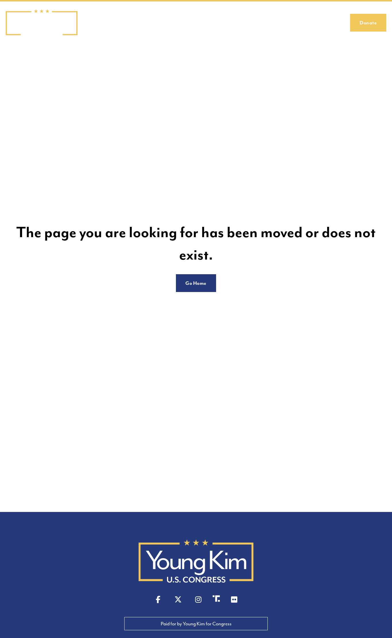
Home (207, 23)
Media (334, 23)
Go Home (196, 283)
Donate (368, 23)
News (312, 23)
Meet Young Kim (240, 23)
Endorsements (282, 23)
